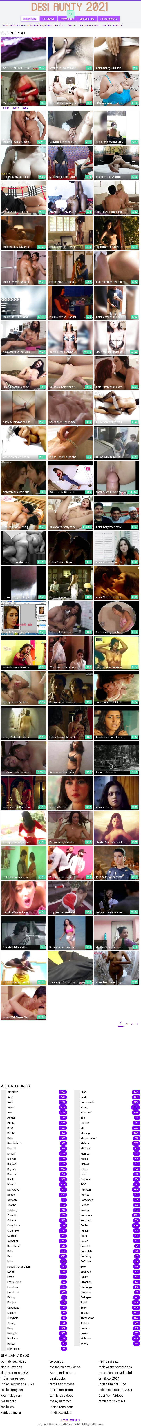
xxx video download (112, 25)
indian (6, 108)
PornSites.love (108, 18)
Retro (25, 108)
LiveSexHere (87, 18)
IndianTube (30, 18)
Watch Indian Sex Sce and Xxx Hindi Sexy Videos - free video (33, 25)
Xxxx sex (72, 25)
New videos (67, 18)
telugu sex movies (89, 25)
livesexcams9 (70, 1420)
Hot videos (48, 18)
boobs (16, 108)
